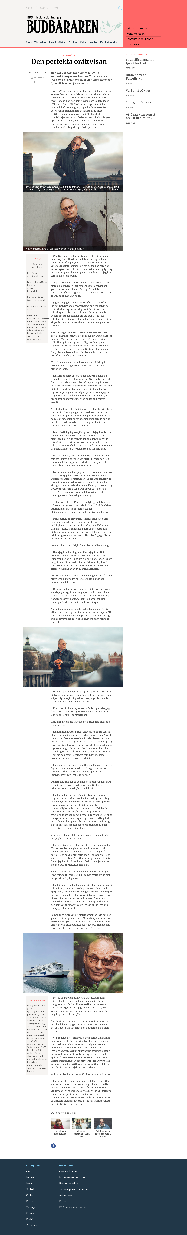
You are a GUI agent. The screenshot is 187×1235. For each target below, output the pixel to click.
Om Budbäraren (69, 1171)
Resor (29, 1201)
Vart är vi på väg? (138, 90)
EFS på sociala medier (73, 1207)
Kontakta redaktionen (139, 39)
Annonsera (132, 44)
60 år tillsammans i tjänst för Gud (140, 61)
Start (29, 42)
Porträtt (69, 55)
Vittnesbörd (33, 1225)
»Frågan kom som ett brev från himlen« (141, 116)
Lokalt (52, 42)
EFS (35, 42)
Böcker (63, 1201)
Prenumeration (135, 33)
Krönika (93, 42)
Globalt (62, 42)
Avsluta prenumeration (73, 1189)
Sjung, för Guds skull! (141, 102)
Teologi (73, 42)
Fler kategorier (108, 42)
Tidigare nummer (137, 28)
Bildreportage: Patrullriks (136, 76)
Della (53, 1145)
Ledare (43, 42)
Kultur (83, 42)
